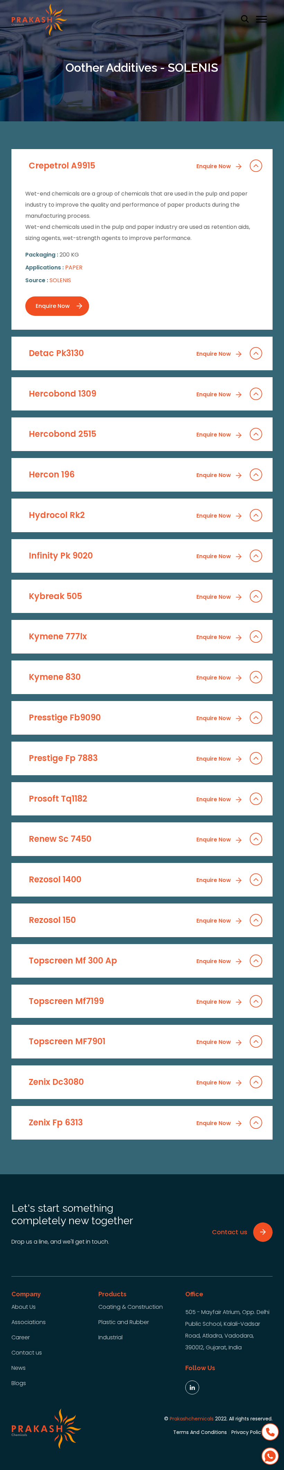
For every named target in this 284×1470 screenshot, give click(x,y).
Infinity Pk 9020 (130, 555)
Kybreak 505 (130, 596)
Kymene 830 (130, 677)
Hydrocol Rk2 (130, 515)
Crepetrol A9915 (130, 165)
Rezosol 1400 (130, 879)
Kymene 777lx (130, 636)
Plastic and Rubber (123, 1322)
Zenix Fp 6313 (130, 1122)
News (18, 1368)
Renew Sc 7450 (130, 839)
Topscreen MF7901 (130, 1041)
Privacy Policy (247, 1432)
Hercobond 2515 (130, 434)
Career (20, 1337)
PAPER (73, 267)
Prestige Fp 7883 (130, 758)
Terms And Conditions (200, 1432)
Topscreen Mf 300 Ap (130, 960)
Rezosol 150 (130, 920)
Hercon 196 (130, 474)
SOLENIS (60, 280)
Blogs (18, 1383)
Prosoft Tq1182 (130, 798)
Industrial (110, 1337)
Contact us (26, 1353)
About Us (23, 1307)
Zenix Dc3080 (130, 1082)
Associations (28, 1322)
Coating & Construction (130, 1307)
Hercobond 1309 (130, 393)
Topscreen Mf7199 (130, 1001)
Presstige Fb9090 (130, 717)
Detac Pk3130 (130, 353)
